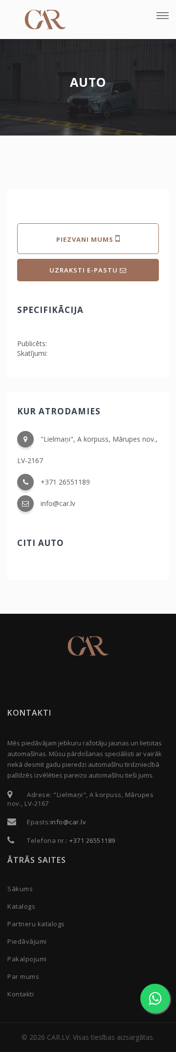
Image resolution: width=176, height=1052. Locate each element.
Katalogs (21, 906)
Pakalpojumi (27, 959)
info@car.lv (58, 503)
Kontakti (20, 994)
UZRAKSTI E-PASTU (84, 270)
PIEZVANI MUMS (85, 239)
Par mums (23, 976)
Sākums (20, 888)
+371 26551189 (65, 482)
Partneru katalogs (36, 923)
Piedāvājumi (27, 941)
